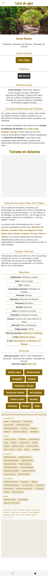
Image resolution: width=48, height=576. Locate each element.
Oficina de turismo (27, 337)
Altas (37, 406)
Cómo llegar (24, 60)
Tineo (21, 132)
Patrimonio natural (15, 392)
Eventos (32, 379)
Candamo (13, 230)
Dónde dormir (33, 372)
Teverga (13, 132)
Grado (30, 128)
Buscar (26, 406)
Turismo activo (17, 399)
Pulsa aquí (31, 364)
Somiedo (5, 132)
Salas (36, 128)
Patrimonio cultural (24, 385)
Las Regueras (30, 230)
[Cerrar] (3, 3)
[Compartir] (13, 573)
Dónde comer (14, 372)
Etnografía (17, 379)
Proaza (40, 230)
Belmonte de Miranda (32, 333)
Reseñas (34, 399)
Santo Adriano (14, 233)
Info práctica (36, 392)
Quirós (4, 233)
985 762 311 (24, 76)
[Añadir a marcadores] (35, 573)
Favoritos (12, 406)
